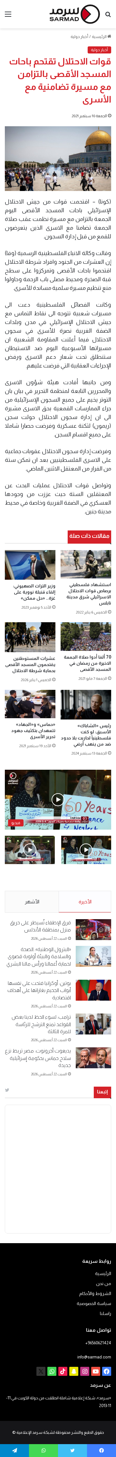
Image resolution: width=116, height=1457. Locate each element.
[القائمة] (8, 16)
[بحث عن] (108, 16)
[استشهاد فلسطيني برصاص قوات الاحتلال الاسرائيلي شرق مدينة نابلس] (86, 564)
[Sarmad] (75, 14)
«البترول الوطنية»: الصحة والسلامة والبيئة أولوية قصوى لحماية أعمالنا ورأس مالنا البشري (38, 957)
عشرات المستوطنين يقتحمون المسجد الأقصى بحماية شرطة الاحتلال (30, 664)
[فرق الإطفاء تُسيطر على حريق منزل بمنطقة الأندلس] (93, 929)
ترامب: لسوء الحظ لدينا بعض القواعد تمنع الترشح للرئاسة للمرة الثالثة (41, 1024)
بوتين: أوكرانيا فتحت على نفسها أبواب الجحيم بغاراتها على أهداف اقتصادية (39, 990)
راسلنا (105, 1313)
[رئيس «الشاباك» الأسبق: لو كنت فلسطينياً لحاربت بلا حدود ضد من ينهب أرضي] (86, 704)
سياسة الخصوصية (94, 1303)
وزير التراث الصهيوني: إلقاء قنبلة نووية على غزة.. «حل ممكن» (34, 592)
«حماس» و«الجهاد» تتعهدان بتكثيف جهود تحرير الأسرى (33, 730)
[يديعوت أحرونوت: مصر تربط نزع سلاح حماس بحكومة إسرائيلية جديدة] (93, 1057)
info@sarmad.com (94, 1357)
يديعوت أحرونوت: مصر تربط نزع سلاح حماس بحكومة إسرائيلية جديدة (38, 1058)
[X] (40, 1371)
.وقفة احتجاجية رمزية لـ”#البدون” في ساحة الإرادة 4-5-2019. (89, 878)
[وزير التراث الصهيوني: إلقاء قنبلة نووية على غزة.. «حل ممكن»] (30, 565)
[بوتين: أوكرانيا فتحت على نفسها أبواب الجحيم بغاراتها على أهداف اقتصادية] (93, 990)
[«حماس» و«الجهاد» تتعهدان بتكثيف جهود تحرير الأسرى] (30, 704)
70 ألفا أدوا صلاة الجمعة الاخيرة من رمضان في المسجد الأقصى (87, 663)
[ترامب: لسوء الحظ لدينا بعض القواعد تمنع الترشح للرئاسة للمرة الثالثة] (93, 1024)
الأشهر (32, 901)
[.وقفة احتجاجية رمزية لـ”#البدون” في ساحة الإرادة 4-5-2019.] (86, 850)
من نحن (103, 1283)
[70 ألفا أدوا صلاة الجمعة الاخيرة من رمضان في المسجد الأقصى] (86, 636)
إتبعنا (102, 1091)
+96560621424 (98, 1342)
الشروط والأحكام (95, 1293)
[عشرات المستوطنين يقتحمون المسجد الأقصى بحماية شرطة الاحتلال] (30, 637)
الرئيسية (99, 36)
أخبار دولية (79, 36)
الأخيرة (85, 901)
